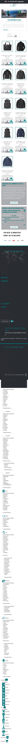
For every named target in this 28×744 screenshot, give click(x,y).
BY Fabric (5, 428)
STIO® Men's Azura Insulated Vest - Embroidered (7, 114)
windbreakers (7, 219)
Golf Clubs (5, 546)
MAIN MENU (4, 682)
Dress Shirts (5, 393)
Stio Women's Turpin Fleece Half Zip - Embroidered (7, 84)
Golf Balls (6, 563)
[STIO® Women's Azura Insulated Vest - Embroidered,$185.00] (7, 132)
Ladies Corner (6, 636)
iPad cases (6, 647)
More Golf (5, 555)
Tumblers (6, 608)
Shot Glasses (7, 607)
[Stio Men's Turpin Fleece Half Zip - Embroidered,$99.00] (21, 46)
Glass (4, 668)
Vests (4, 421)
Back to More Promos (8, 643)
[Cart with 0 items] (25, 5)
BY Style (5, 405)
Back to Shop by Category (8, 389)
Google (6, 698)
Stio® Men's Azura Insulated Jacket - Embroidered (21, 85)
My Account (7, 714)
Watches (5, 632)
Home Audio (5, 458)
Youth (4, 403)
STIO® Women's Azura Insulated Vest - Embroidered (7, 143)
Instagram (7, 690)
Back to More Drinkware (9, 606)
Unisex (4, 401)
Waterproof (5, 419)
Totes (4, 504)
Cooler (4, 622)
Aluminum (5, 586)
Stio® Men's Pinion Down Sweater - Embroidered (20, 113)
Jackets (4, 423)
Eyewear (6, 567)
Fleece (4, 417)
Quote (6, 720)
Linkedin (7, 692)
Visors (4, 477)
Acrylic (4, 585)
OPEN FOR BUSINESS (7, 375)
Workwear (5, 397)
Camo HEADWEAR (7, 484)
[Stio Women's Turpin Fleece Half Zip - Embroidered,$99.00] (7, 74)
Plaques (5, 673)
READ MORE (14, 202)
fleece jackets (16, 217)
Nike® (5, 222)
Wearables (5, 457)
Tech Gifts (7, 435)
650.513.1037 (21, 1)
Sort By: (9, 34)
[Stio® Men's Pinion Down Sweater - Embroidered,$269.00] (21, 103)
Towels (6, 515)
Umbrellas (5, 629)
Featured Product (7, 408)
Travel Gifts (6, 560)
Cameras (5, 448)
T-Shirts (4, 394)
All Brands (5, 390)
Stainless (5, 595)
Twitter (6, 687)
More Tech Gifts (6, 460)
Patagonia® (4, 220)
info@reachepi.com (7, 274)
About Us (7, 725)
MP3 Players (5, 450)
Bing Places (7, 701)
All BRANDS (5, 476)
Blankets (5, 520)
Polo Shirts (5, 392)
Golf (6, 532)
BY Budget (5, 404)
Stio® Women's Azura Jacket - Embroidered (20, 142)
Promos (7, 617)
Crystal (4, 666)
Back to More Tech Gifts (9, 463)
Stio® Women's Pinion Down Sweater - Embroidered (7, 171)
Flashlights (5, 624)
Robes (4, 523)
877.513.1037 (5, 271)
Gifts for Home (6, 621)
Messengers (5, 498)
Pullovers (5, 416)
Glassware (5, 593)
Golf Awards (5, 544)
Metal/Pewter (6, 669)
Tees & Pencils (7, 571)
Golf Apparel (5, 396)
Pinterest (7, 704)
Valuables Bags (6, 505)
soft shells (14, 215)
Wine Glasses (7, 611)
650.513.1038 (5, 272)
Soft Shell (5, 420)
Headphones (6, 444)
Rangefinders (7, 564)
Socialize (3, 680)
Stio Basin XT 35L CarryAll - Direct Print (7, 56)
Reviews (7, 734)
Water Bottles (7, 610)
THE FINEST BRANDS (7, 373)
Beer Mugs (5, 596)
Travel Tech (5, 455)
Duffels (4, 497)
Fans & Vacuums (7, 467)
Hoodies (5, 430)
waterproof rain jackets (7, 217)
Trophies (5, 671)
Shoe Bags (5, 506)
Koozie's (5, 599)
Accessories (5, 536)
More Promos (6, 640)
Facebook (7, 684)
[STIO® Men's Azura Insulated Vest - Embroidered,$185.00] (7, 103)
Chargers (5, 443)
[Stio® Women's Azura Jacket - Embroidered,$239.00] (21, 132)
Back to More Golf (8, 558)
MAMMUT (22, 220)
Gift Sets (5, 524)
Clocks (4, 672)
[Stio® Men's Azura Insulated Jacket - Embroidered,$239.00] (21, 74)
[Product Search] (22, 5)
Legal (25, 338)
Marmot (17, 220)
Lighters (6, 644)
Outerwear (7, 411)
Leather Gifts (7, 562)
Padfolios (6, 646)
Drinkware (7, 580)
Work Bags (5, 501)
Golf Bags (5, 508)
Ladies (4, 400)
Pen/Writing (5, 637)
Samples (7, 722)
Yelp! (6, 695)
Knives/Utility (5, 633)
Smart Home (5, 454)
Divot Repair (5, 540)
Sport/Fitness (6, 526)
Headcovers (6, 559)
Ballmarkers (5, 538)
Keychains (5, 631)
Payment (7, 717)
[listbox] (12, 36)
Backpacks (5, 495)
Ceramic (5, 588)
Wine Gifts (5, 635)
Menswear (5, 398)
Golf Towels (5, 522)
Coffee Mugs (6, 597)
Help (2, 707)
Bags (6, 491)
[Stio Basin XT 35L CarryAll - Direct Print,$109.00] (7, 46)
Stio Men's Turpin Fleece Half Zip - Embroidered (20, 56)
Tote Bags (5, 509)
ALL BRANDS (6, 584)
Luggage (5, 500)
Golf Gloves (5, 548)
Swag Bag (7, 711)
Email (6, 731)
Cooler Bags (5, 502)
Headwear (7, 472)
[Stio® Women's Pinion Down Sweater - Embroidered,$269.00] (7, 161)
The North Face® (11, 220)
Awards (6, 660)
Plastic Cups (5, 600)
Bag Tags (5, 537)
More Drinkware (6, 603)
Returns (2, 339)
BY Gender (5, 427)
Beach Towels (6, 519)
